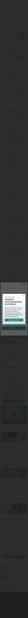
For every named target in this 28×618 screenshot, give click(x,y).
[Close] (23, 295)
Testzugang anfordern (14, 320)
